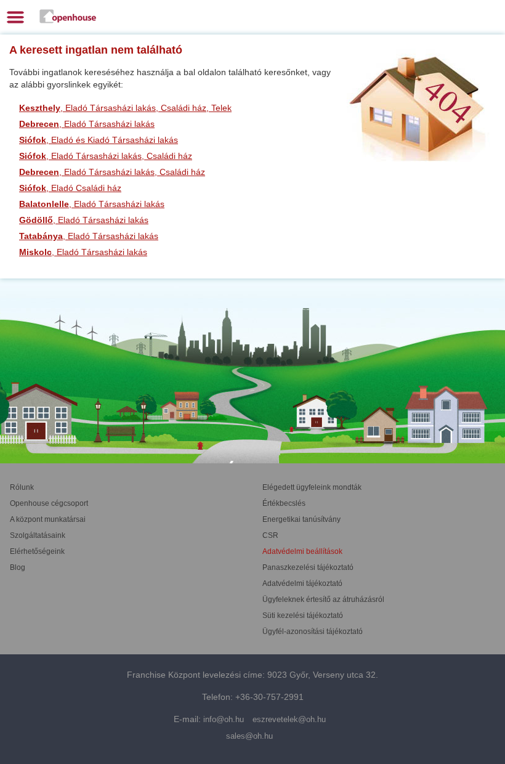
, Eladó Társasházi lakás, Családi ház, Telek (125, 108)
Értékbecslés (283, 503)
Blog (17, 567)
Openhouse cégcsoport (49, 503)
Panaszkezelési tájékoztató (308, 567)
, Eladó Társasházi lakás (87, 124)
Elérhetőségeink (37, 551)
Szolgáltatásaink (37, 535)
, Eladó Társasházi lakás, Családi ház (105, 156)
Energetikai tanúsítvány (301, 519)
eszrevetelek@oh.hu (289, 719)
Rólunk (22, 487)
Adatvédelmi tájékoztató (302, 583)
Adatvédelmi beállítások (302, 551)
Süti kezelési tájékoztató (302, 615)
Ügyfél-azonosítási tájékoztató (312, 631)
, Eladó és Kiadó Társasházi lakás (98, 140)
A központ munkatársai (48, 519)
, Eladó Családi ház (70, 188)
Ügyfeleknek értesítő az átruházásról (323, 599)
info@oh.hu (223, 719)
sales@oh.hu (249, 736)
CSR (270, 535)
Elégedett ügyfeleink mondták (312, 487)
